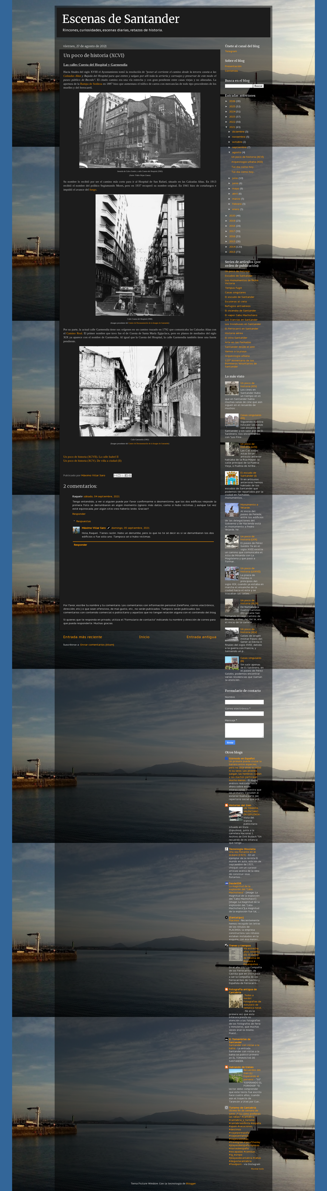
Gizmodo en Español (242, 758)
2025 (232, 106)
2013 (232, 251)
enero (236, 209)
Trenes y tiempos (240, 945)
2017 (232, 231)
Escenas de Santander (121, 19)
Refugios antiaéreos (238, 306)
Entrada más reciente (82, 637)
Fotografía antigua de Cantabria (243, 991)
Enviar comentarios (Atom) (97, 644)
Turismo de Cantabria (242, 1107)
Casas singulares (235, 292)
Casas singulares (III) (251, 416)
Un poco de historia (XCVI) (247, 156)
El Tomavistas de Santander (240, 1040)
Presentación (233, 66)
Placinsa (234, 920)
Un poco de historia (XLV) (249, 630)
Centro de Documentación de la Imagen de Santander (148, 323)
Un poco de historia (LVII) (249, 445)
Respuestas (83, 521)
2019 (232, 220)
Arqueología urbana (237, 356)
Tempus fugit (233, 288)
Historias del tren (240, 805)
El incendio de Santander (240, 310)
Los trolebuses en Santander (243, 324)
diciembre (238, 131)
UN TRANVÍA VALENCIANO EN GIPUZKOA (252, 811)
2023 (232, 116)
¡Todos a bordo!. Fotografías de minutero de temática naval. (253, 1002)
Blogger (191, 1183)
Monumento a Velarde (249, 506)
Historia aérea (234, 333)
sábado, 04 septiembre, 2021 (102, 496)
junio (235, 183)
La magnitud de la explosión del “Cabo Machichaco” (241, 889)
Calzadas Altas (72, 75)
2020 (232, 215)
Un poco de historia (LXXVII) (251, 569)
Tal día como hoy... (243, 167)
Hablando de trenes (241, 1067)
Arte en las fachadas (238, 342)
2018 (232, 226)
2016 (232, 236)
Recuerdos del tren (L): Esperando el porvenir (252, 1074)
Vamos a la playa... (236, 351)
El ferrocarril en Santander (241, 328)
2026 (232, 101)
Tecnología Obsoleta (242, 849)
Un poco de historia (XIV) (249, 384)
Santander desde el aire (240, 346)
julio (235, 178)
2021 (232, 127)
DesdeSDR (235, 883)
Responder (79, 513)
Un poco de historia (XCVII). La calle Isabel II (90, 456)
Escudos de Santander (238, 275)
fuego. (93, 189)
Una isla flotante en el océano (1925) (242, 853)
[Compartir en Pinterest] (130, 475)
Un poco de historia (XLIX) (249, 602)
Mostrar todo (257, 1169)
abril (235, 193)
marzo (236, 198)
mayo (236, 188)
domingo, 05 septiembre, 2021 (130, 528)
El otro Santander (236, 337)
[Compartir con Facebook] (126, 475)
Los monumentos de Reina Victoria (241, 282)
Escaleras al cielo (236, 301)
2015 (232, 241)
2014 (232, 246)
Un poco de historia (237, 271)
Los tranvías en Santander (241, 319)
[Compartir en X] (123, 475)
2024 (232, 111)
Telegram (231, 51)
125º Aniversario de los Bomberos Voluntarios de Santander (241, 363)
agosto (237, 152)
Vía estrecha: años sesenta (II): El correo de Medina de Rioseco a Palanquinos (252, 956)
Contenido (231, 70)
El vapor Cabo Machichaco (241, 315)
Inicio (144, 637)
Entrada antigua (201, 637)
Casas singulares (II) (251, 659)
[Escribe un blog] (119, 475)
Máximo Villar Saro (94, 528)
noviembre (239, 136)
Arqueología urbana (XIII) (247, 161)
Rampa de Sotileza (91, 83)
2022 (232, 121)
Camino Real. (74, 333)
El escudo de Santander (239, 297)
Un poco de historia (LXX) (249, 538)
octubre (237, 142)
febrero (237, 204)
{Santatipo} (236, 917)
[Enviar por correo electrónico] (115, 475)
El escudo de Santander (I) (249, 474)
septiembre (239, 147)
